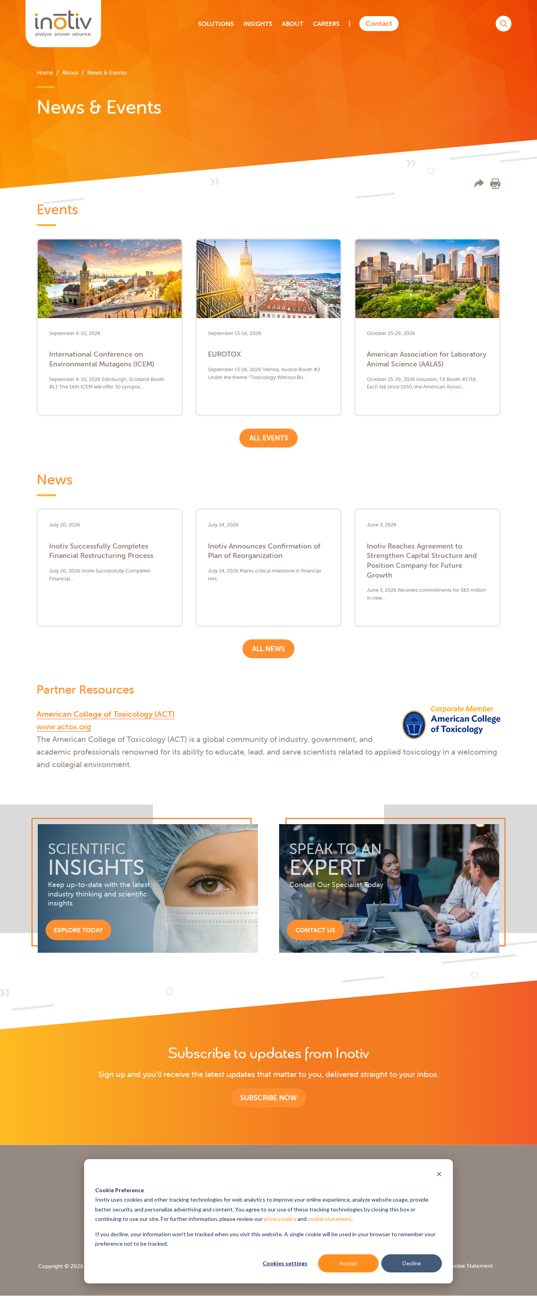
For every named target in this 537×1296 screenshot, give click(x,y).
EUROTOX (224, 354)
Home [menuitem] (45, 72)
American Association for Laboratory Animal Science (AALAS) (426, 359)
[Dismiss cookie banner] (439, 1175)
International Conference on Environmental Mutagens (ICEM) (101, 359)
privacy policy (280, 1218)
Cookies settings (285, 1263)
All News (268, 648)
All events (268, 437)
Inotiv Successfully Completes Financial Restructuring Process (101, 550)
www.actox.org (64, 726)
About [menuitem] (70, 72)
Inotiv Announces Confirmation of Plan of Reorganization (264, 550)
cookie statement (329, 1218)
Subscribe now (268, 1097)
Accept (348, 1263)
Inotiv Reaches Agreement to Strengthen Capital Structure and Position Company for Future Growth (422, 560)
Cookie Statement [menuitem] (470, 1265)
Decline (412, 1263)
